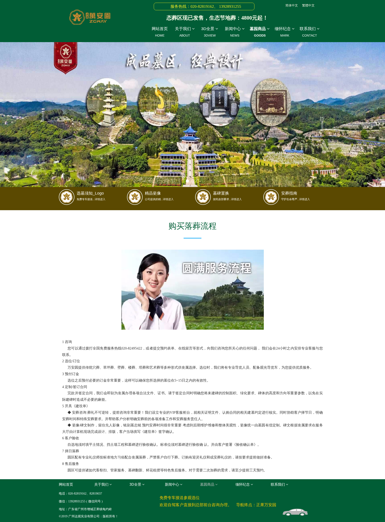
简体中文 (291, 5)
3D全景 (208, 32)
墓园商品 (258, 32)
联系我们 (308, 32)
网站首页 (160, 32)
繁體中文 (308, 5)
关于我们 (183, 32)
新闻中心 (233, 32)
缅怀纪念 (283, 32)
